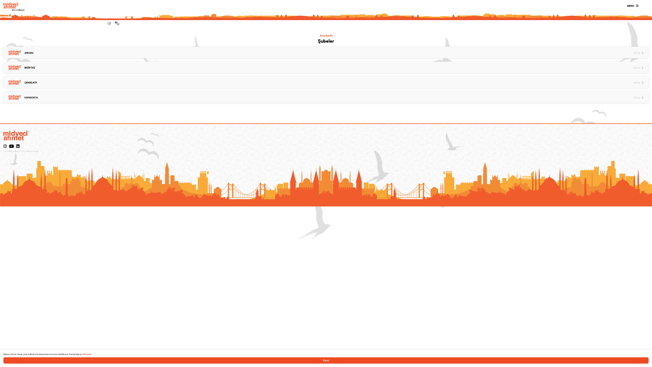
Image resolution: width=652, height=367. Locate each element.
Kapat (326, 360)
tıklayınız (87, 354)
